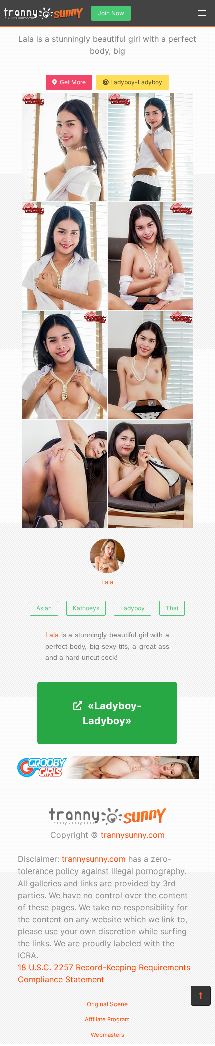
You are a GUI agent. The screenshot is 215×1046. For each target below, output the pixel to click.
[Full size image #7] (150, 474)
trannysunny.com (133, 835)
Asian (44, 608)
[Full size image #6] (64, 474)
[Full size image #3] (150, 256)
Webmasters (107, 1034)
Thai (172, 608)
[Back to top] (201, 996)
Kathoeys (86, 608)
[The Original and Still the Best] (107, 776)
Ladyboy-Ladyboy (136, 82)
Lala (108, 582)
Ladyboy (132, 608)
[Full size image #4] (64, 365)
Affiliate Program (107, 1019)
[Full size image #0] (64, 147)
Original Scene (107, 1004)
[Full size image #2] (64, 256)
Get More (73, 82)
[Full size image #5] (150, 365)
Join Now (111, 13)
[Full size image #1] (150, 147)
